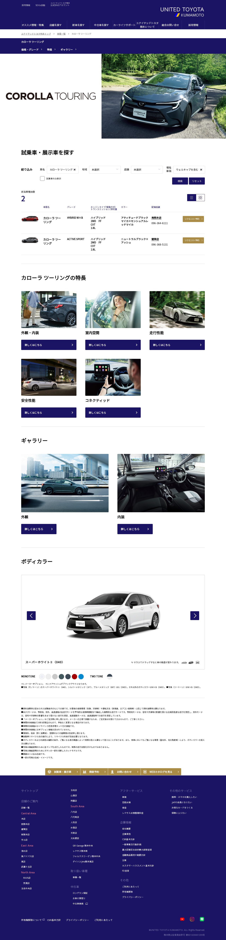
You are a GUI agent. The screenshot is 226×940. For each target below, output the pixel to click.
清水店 (24, 850)
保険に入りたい (178, 812)
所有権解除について (31, 920)
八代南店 (75, 817)
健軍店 (155, 239)
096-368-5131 (159, 244)
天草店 (74, 832)
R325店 (26, 877)
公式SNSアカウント (60, 4)
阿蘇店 (74, 800)
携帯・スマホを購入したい (183, 797)
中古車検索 (77, 903)
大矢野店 (75, 838)
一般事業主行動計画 (130, 844)
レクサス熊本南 (79, 850)
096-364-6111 (159, 223)
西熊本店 (25, 824)
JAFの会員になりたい (181, 802)
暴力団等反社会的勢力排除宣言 (136, 849)
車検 (123, 797)
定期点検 (125, 802)
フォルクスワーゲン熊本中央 (85, 856)
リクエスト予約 (192, 218)
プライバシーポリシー (131, 897)
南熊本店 (156, 217)
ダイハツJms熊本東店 (82, 861)
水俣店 (74, 827)
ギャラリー (67, 49)
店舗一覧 (25, 807)
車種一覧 (76, 877)
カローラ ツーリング (32, 41)
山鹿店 (74, 795)
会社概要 (125, 828)
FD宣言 (124, 870)
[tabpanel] (113, 96)
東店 (23, 861)
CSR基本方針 (127, 839)
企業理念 (125, 834)
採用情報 (26, 5)
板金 (123, 807)
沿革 (123, 860)
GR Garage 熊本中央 (82, 845)
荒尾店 (25, 883)
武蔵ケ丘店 (26, 866)
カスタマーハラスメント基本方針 (137, 865)
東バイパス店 (27, 856)
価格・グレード (30, 49)
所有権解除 (126, 891)
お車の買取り (78, 898)
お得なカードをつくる (181, 807)
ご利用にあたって (129, 886)
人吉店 (74, 822)
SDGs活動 (40, 5)
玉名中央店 (26, 888)
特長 (49, 49)
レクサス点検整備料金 (131, 812)
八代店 (74, 811)
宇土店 (24, 839)
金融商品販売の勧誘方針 (132, 855)
